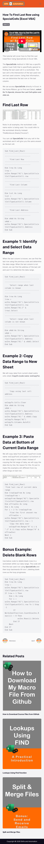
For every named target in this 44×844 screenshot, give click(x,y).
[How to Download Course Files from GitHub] (22, 685)
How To (6, 24)
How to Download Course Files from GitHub (21, 714)
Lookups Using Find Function (15, 773)
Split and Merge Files (11, 832)
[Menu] (40, 4)
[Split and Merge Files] (22, 802)
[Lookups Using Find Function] (22, 744)
